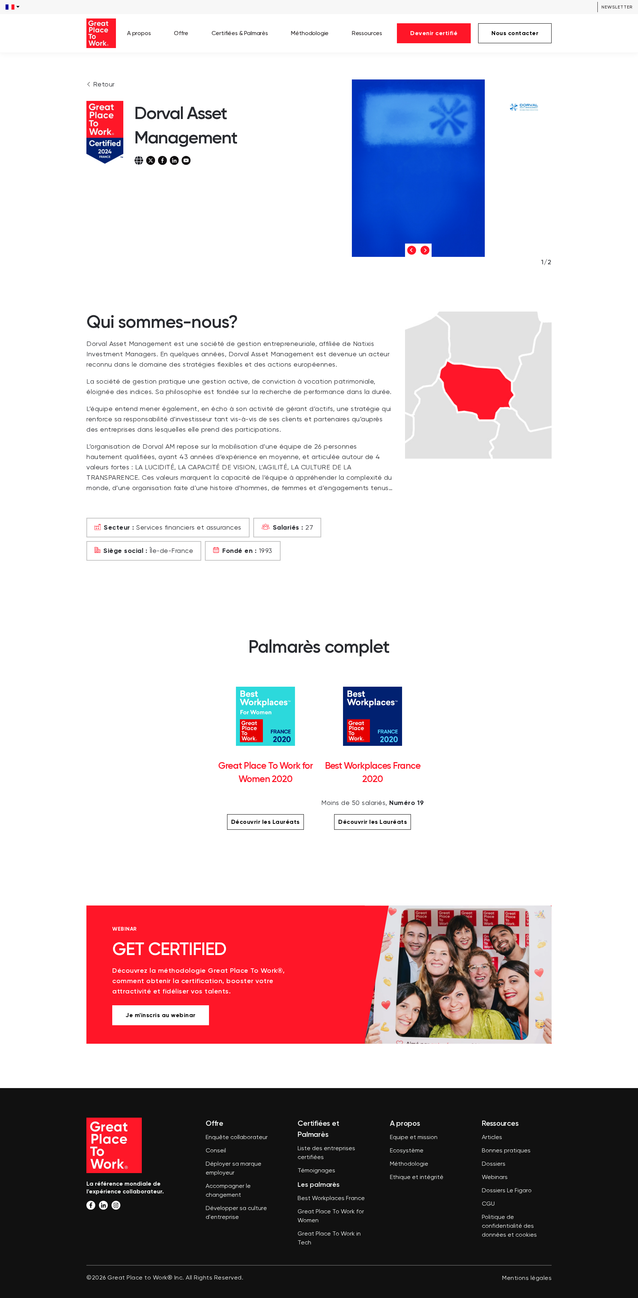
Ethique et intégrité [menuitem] (416, 1177)
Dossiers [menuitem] (493, 1164)
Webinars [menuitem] (495, 1177)
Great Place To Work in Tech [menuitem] (329, 1238)
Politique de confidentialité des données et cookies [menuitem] (509, 1226)
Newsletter (616, 7)
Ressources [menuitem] (367, 33)
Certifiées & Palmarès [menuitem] (240, 33)
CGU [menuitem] (488, 1204)
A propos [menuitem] (139, 33)
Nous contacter (514, 33)
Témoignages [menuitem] (316, 1171)
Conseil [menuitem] (216, 1151)
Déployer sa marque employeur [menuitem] (233, 1168)
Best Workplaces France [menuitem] (331, 1199)
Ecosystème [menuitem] (406, 1151)
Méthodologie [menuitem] (310, 33)
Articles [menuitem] (492, 1138)
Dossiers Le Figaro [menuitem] (507, 1191)
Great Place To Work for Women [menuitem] (331, 1216)
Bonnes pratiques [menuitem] (506, 1151)
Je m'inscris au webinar (161, 1015)
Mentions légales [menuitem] (527, 1278)
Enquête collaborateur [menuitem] (237, 1138)
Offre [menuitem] (181, 33)
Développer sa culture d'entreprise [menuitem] (236, 1213)
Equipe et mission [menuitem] (414, 1138)
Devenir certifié (433, 33)
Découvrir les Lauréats (265, 821)
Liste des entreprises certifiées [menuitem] (326, 1153)
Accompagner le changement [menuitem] (228, 1190)
